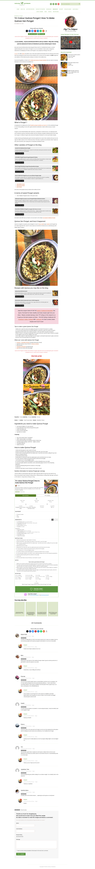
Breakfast (55, 9)
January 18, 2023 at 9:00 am (29, 691)
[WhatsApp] (41, 31)
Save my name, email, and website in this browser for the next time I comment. (32, 850)
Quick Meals (75, 9)
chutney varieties (35, 343)
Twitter (26, 319)
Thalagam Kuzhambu (21, 346)
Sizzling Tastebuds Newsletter (45, 310)
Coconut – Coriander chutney (23, 342)
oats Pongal (19, 186)
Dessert (61, 9)
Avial (17, 348)
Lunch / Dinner (39, 11)
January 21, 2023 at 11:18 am (26, 705)
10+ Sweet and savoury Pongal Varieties (37, 60)
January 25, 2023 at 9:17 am (29, 736)
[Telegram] (38, 31)
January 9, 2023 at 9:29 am (29, 667)
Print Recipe (41, 34)
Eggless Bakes (67, 9)
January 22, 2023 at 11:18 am (29, 715)
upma (23, 53)
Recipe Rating (19, 834)
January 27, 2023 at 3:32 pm (26, 771)
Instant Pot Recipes (40, 9)
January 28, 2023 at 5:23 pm (29, 781)
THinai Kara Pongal (20, 185)
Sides (45, 11)
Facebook (21, 319)
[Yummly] (43, 31)
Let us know (36, 589)
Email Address (19, 828)
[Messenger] (32, 31)
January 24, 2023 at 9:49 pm (26, 726)
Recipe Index (56, 11)
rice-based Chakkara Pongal (49, 217)
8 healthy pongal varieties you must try (38, 125)
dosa (40, 224)
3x (56, 519)
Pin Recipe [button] (48, 495)
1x (52, 519)
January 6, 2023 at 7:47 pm (29, 646)
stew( (42, 224)
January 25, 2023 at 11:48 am (29, 760)
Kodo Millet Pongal (21, 184)
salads (48, 224)
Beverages (48, 9)
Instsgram (39, 319)
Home (18, 9)
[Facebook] (30, 31)
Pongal (21, 15)
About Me (23, 9)
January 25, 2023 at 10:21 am (26, 748)
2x (54, 519)
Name (17, 823)
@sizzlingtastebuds (34, 595)
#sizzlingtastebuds (44, 595)
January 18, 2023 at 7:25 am (26, 678)
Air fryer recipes (30, 9)
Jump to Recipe (33, 34)
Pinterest (30, 319)
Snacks (50, 11)
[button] (15, 491)
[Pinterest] (35, 31)
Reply (33, 636)
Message (18, 839)
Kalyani (25, 645)
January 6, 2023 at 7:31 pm (26, 636)
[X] (27, 31)
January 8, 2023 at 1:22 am (26, 657)
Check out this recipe (19, 153)
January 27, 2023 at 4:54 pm (26, 792)
